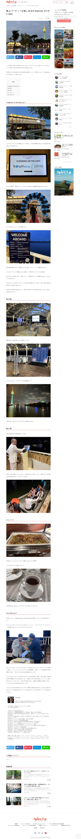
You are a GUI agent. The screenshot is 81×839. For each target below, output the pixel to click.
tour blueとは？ (10, 94)
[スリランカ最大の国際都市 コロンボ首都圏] (57, 78)
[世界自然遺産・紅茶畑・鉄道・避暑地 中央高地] (57, 97)
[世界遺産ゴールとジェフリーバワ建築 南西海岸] (57, 88)
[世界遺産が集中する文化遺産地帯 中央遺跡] (57, 83)
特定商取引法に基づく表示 (65, 825)
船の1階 (9, 90)
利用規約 (35, 827)
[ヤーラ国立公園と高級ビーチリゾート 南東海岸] (57, 106)
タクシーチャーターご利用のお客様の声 (29, 825)
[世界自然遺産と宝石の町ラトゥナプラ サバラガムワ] (57, 101)
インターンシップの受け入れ (25, 823)
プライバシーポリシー (54, 825)
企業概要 (16, 823)
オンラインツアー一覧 (67, 161)
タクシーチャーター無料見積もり (14, 825)
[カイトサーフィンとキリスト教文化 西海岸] (57, 120)
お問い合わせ (42, 827)
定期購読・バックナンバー (43, 825)
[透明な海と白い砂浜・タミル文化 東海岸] (57, 111)
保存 (48, 18)
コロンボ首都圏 (13, 5)
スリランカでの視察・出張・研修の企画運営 (56, 823)
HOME (8, 5)
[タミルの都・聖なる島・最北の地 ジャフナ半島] (57, 115)
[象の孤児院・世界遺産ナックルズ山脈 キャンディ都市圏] (57, 92)
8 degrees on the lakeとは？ (13, 86)
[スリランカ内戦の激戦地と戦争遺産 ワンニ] (57, 124)
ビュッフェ (10, 92)
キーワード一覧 (69, 69)
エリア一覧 (69, 127)
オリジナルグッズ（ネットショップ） (39, 823)
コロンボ (18, 5)
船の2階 (9, 88)
